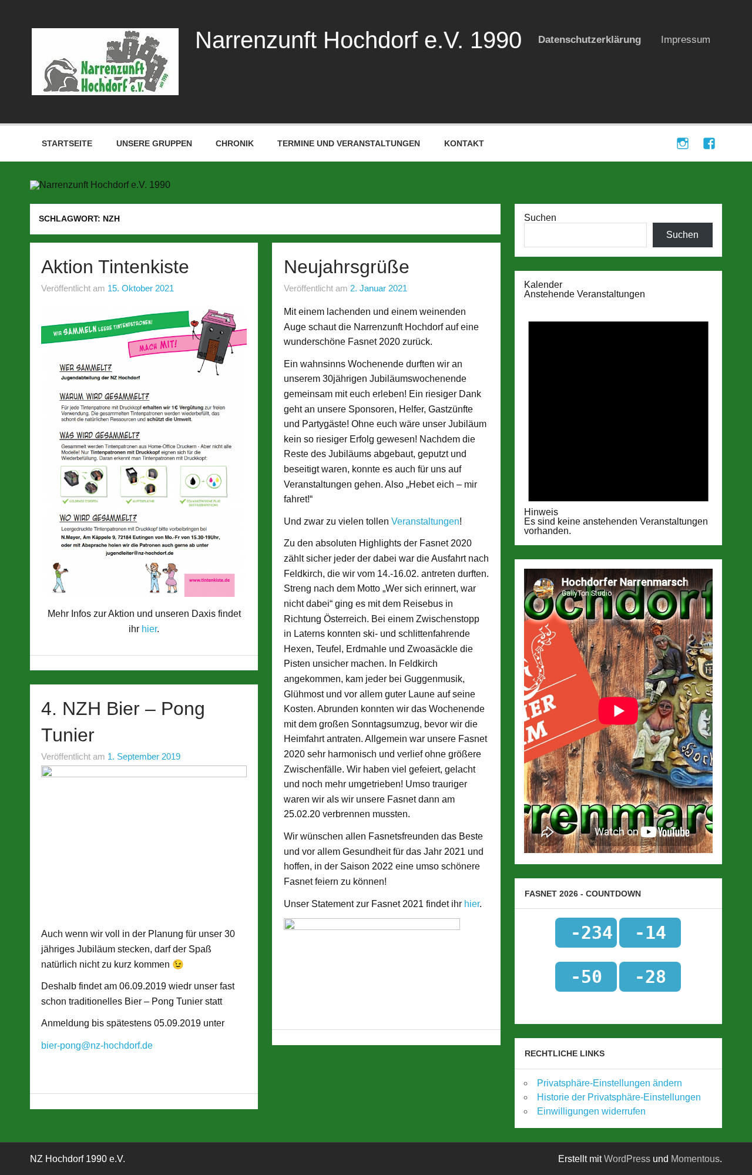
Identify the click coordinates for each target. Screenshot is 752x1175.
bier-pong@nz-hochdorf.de (97, 1045)
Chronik (235, 143)
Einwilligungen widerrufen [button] (591, 1111)
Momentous (695, 1159)
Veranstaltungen (425, 521)
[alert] (618, 417)
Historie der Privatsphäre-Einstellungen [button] (619, 1097)
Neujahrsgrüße (346, 266)
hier (149, 629)
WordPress (627, 1159)
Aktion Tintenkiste (115, 266)
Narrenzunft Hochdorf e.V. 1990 (358, 40)
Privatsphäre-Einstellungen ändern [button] (609, 1083)
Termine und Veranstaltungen (348, 143)
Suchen (540, 218)
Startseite (67, 143)
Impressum (685, 39)
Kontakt (464, 143)
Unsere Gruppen (154, 143)
